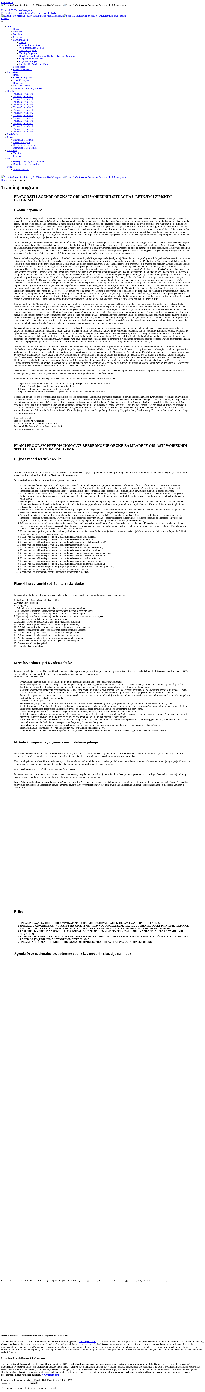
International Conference (25, 148)
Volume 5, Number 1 (23, 110)
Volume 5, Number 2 (23, 107)
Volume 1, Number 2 (23, 129)
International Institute (23, 139)
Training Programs (28, 53)
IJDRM (10, 91)
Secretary (17, 37)
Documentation (20, 39)
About (10, 26)
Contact (5, 18)
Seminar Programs (28, 50)
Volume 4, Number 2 (23, 112)
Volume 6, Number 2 (23, 102)
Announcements (21, 169)
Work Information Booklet (31, 48)
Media (10, 158)
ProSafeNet (12, 134)
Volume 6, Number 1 (23, 104)
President (17, 31)
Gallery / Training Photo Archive (28, 161)
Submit (34, 1383)
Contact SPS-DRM (22, 69)
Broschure (18, 83)
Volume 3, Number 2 (23, 118)
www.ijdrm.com (50, 1375)
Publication (12, 72)
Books (16, 75)
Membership (19, 66)
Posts (9, 166)
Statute (22, 42)
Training (17, 153)
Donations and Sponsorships (26, 164)
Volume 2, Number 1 (23, 126)
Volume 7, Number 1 (23, 99)
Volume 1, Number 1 (23, 131)
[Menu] (2, 21)
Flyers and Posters (21, 85)
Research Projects (21, 142)
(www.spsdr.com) (87, 1341)
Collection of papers (22, 77)
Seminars (17, 156)
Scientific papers (21, 80)
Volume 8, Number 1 (23, 93)
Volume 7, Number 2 (23, 96)
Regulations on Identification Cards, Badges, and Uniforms (47, 56)
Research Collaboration (24, 145)
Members (17, 34)
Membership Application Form (33, 64)
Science (11, 137)
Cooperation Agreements (31, 58)
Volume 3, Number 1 (23, 121)
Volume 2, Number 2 (23, 123)
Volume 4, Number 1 (23, 115)
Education (12, 150)
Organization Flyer (28, 61)
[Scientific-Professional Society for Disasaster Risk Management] (63, 15)
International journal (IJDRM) (27, 88)
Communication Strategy (31, 45)
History (16, 29)
